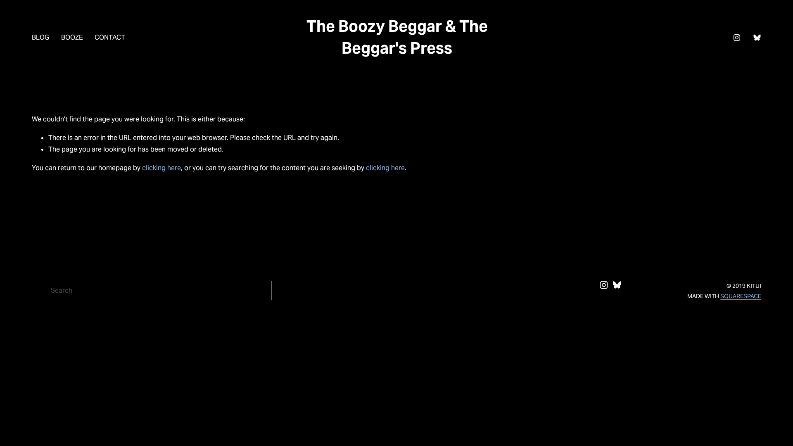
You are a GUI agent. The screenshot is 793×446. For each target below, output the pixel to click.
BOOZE (72, 37)
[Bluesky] (757, 37)
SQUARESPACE (740, 296)
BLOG (40, 37)
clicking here (161, 168)
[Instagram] (737, 37)
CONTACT (110, 37)
